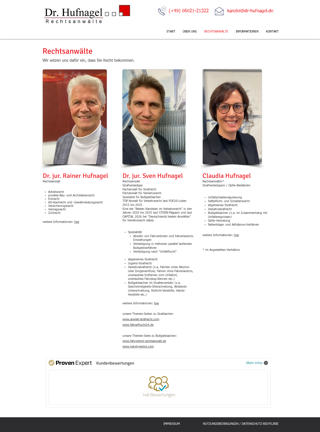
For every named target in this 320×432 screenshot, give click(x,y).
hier (76, 222)
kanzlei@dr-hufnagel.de (250, 11)
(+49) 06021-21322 (189, 11)
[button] (247, 32)
